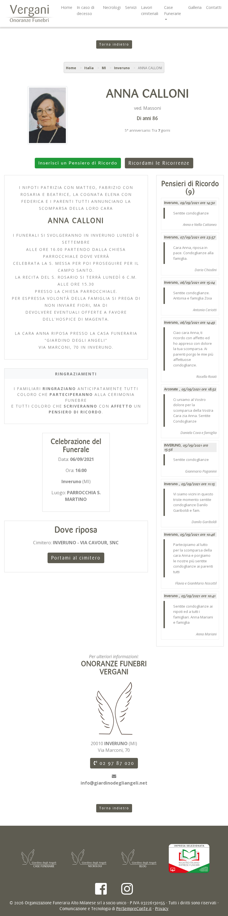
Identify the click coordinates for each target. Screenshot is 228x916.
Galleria (195, 7)
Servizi (131, 7)
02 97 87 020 (116, 763)
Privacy (161, 908)
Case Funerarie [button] (172, 10)
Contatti (213, 7)
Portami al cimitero (76, 558)
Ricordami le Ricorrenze (159, 163)
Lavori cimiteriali (149, 10)
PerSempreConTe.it (134, 908)
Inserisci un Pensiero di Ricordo (77, 163)
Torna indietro (114, 44)
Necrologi (112, 7)
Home (66, 7)
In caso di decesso (85, 10)
